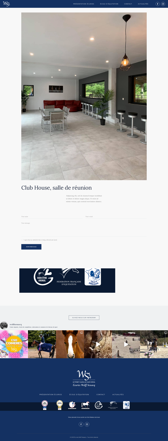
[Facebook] (158, 4)
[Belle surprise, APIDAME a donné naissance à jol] (98, 344)
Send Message (31, 247)
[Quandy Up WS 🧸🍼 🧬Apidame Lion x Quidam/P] (70, 344)
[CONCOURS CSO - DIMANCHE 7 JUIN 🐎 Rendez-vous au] (14, 344)
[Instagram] (163, 4)
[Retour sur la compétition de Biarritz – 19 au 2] (154, 344)
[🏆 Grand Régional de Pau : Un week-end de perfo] (42, 344)
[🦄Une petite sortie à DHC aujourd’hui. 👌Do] (126, 344)
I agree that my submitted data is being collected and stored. (40, 240)
